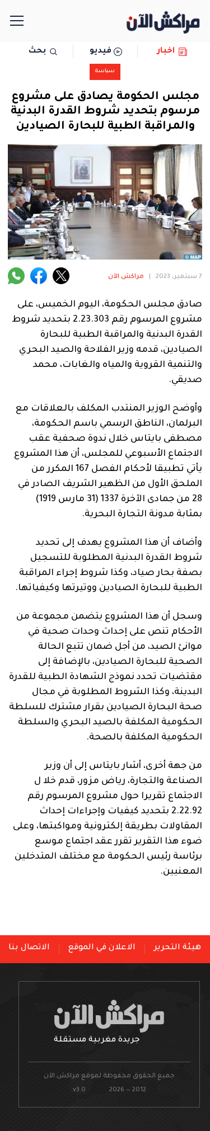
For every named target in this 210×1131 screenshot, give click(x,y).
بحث (37, 51)
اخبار (166, 51)
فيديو (100, 51)
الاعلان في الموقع (102, 948)
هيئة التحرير (177, 948)
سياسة (105, 71)
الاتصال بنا (29, 948)
